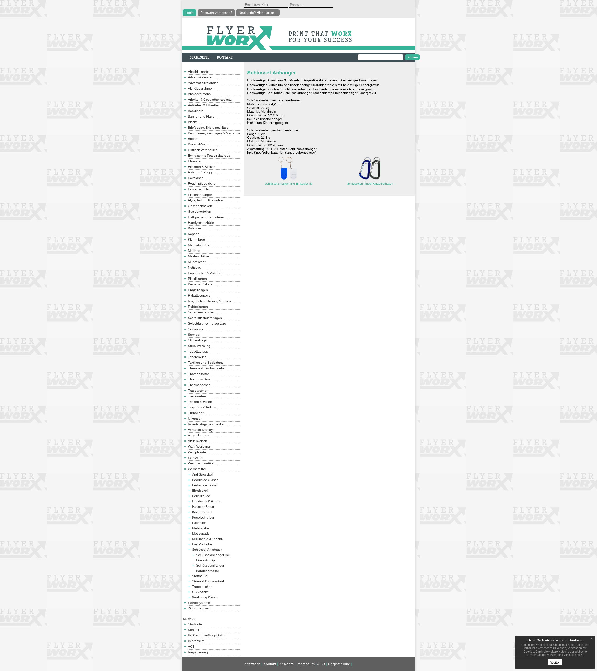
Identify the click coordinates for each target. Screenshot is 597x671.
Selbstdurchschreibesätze (207, 323)
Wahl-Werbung (199, 446)
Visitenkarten (197, 441)
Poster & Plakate (200, 284)
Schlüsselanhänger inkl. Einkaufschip (288, 183)
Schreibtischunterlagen (205, 318)
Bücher (193, 139)
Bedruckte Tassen (205, 485)
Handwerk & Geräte (206, 501)
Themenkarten (199, 374)
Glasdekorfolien (199, 211)
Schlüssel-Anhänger (207, 549)
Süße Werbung (199, 346)
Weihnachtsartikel (201, 463)
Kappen (193, 234)
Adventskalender (200, 77)
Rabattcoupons (199, 295)
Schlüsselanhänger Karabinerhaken (370, 183)
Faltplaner (195, 178)
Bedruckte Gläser (205, 480)
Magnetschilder (199, 245)
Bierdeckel (200, 490)
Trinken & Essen (200, 402)
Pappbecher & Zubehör (205, 273)
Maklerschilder (198, 256)
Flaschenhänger (200, 195)
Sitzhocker (195, 329)
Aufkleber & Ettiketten (204, 105)
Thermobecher (199, 385)
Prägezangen (198, 290)
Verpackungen (198, 435)
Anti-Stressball (202, 474)
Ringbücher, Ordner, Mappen (209, 301)
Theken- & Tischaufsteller (207, 368)
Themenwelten (199, 379)
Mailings (194, 250)
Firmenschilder (199, 189)
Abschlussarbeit (199, 71)
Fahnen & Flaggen (201, 172)
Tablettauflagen (199, 351)
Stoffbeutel (200, 576)
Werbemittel (197, 469)
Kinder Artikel (202, 512)
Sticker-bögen (198, 340)
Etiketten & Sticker (201, 167)
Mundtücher (197, 262)
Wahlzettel (195, 458)
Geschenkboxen (200, 206)
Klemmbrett (196, 239)
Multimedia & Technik (207, 539)
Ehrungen (195, 161)
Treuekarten (197, 396)
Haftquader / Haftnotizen (206, 217)
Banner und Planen (202, 116)
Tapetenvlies (197, 357)
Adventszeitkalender (203, 83)
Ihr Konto (286, 664)
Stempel (194, 334)
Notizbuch (195, 267)
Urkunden (195, 418)
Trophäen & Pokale (202, 407)
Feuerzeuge (201, 496)
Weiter (555, 662)
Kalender (194, 228)
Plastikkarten (197, 278)
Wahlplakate (197, 452)
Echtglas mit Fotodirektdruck (209, 155)
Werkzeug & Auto (205, 597)
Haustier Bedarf (203, 506)
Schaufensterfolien (201, 312)
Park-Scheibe (202, 544)
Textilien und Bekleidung (206, 362)
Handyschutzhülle (201, 223)
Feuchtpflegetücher (202, 183)
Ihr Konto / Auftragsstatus (206, 635)
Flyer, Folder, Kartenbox (205, 200)
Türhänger (196, 413)
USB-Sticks (200, 592)
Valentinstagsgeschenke (206, 424)
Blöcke (193, 122)
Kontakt (193, 630)
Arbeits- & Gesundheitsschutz (210, 99)
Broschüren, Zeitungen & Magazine (214, 133)
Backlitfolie (196, 111)
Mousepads (200, 533)
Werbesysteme (199, 603)
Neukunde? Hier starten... (258, 12)
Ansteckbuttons (199, 94)
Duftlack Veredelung (203, 150)
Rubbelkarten (198, 306)
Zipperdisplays (198, 608)
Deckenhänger (199, 144)
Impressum (196, 641)
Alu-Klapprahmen (201, 88)
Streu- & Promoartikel (208, 581)
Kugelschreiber (203, 517)
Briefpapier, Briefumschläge (208, 127)
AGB (191, 646)
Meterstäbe (200, 528)
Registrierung (198, 652)
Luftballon (199, 523)
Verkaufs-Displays (201, 430)
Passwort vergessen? (216, 12)
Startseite (195, 624)
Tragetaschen (198, 390)
